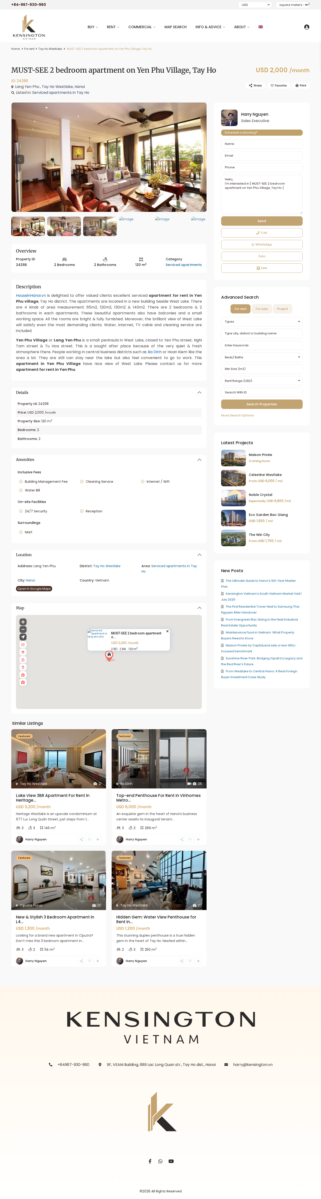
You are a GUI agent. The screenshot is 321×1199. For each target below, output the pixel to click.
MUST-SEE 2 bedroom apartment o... (136, 635)
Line (264, 268)
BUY (91, 26)
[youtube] (171, 1161)
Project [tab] (282, 309)
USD (245, 5)
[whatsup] (161, 1161)
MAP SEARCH (175, 26)
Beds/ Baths (234, 357)
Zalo (261, 256)
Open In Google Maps (34, 588)
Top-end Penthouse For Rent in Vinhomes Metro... (158, 798)
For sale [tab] (262, 309)
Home (15, 49)
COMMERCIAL (140, 26)
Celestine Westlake (265, 474)
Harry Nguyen (36, 839)
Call (264, 232)
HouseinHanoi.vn (31, 295)
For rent (29, 49)
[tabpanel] (262, 367)
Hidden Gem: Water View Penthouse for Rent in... (156, 919)
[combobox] (262, 321)
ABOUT (240, 26)
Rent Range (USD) (238, 381)
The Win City (259, 534)
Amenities (25, 459)
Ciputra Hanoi (31, 905)
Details (22, 392)
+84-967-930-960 (28, 4)
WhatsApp (263, 244)
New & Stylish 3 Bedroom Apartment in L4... (55, 919)
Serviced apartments (184, 264)
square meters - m (294, 4)
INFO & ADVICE (208, 26)
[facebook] (150, 1161)
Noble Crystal (260, 494)
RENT (111, 26)
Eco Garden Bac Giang (268, 514)
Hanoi (79, 86)
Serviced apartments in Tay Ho (60, 92)
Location (24, 554)
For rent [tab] (241, 309)
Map (20, 607)
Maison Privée (260, 454)
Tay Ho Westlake (50, 49)
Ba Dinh (155, 352)
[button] (112, 657)
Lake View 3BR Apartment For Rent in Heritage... (53, 798)
